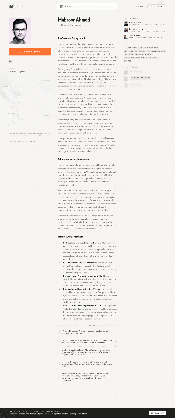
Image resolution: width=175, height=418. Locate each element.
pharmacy (149, 54)
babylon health (152, 58)
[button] (24, 142)
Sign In (139, 6)
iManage (127, 61)
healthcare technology (134, 54)
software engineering (133, 48)
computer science (151, 48)
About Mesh (14, 141)
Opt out (33, 141)
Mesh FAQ (24, 141)
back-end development (156, 51)
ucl (142, 58)
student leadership (132, 58)
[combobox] (87, 6)
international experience (134, 51)
